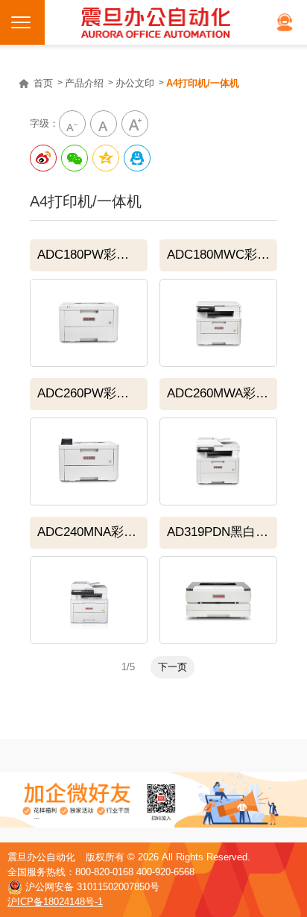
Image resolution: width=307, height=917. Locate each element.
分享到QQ (137, 158)
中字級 (103, 123)
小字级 (72, 123)
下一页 (172, 666)
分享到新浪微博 (43, 158)
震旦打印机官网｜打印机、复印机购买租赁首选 (155, 22)
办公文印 (134, 83)
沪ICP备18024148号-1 (55, 901)
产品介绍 (84, 83)
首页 (43, 83)
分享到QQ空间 (105, 158)
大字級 (134, 123)
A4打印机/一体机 (202, 83)
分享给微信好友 (74, 158)
